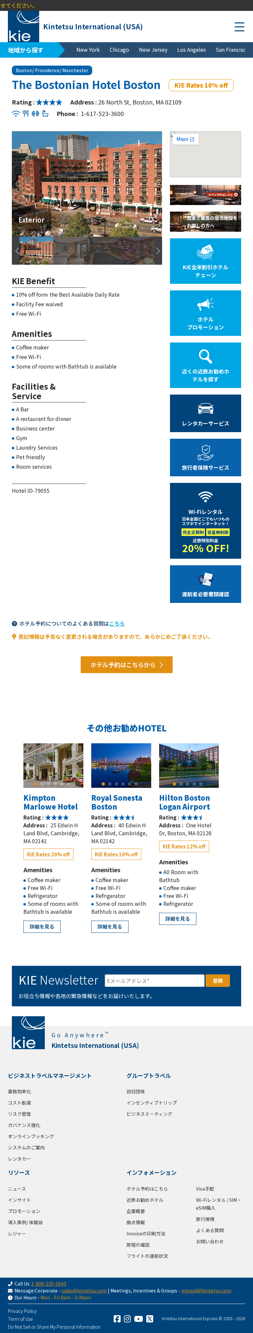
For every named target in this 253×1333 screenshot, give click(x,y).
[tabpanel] (53, 765)
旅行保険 (205, 1219)
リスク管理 (19, 1114)
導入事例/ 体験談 (25, 1222)
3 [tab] (48, 784)
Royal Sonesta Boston (116, 801)
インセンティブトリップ (151, 1102)
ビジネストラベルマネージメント (50, 1075)
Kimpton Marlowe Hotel (50, 801)
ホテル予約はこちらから (123, 664)
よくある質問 (210, 1230)
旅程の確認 (138, 1244)
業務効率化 (19, 1091)
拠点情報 (135, 1222)
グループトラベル (148, 1075)
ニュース (17, 1188)
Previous (15, 184)
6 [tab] (68, 784)
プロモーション (24, 1211)
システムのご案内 (26, 1147)
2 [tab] (42, 784)
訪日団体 (135, 1091)
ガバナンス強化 (24, 1125)
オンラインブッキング (31, 1136)
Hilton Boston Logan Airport (184, 801)
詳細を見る (42, 926)
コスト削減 (19, 1102)
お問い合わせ (210, 1241)
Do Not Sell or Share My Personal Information (54, 1326)
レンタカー (19, 1158)
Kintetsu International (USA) (93, 26)
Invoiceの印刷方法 (145, 1233)
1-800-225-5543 (48, 1283)
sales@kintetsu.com (84, 1290)
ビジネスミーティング (149, 1114)
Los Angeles (191, 49)
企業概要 (135, 1211)
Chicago (119, 49)
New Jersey (153, 49)
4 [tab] (55, 784)
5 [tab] (62, 784)
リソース (19, 1172)
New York (88, 49)
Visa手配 (205, 1188)
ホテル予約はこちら (147, 1188)
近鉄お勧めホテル (144, 1200)
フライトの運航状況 (147, 1256)
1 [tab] (35, 784)
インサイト (19, 1200)
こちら (117, 623)
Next (155, 184)
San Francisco (232, 49)
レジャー (17, 1233)
